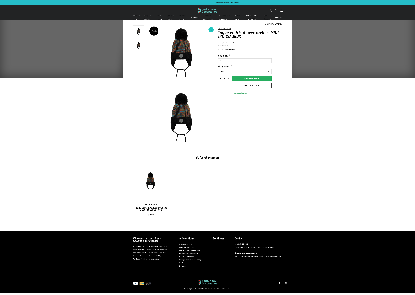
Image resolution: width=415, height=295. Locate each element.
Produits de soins (182, 17)
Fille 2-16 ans (159, 17)
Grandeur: (224, 66)
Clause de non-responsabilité (189, 250)
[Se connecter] (271, 10)
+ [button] (229, 78)
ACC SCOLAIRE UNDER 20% (252, 17)
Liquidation (195, 17)
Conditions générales (186, 247)
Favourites (211, 29)
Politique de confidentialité (188, 253)
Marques (278, 17)
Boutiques (218, 238)
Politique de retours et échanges (190, 260)
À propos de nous (185, 244)
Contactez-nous (185, 263)
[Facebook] (279, 283)
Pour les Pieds (238, 17)
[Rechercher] (276, 10)
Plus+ (223, 289)
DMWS (217, 289)
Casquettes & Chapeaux (224, 17)
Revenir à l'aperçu (274, 24)
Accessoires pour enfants (208, 17)
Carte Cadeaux (267, 17)
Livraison (182, 266)
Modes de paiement (186, 257)
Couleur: (223, 55)
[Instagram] (286, 283)
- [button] (220, 78)
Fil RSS (228, 289)
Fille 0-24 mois (136, 17)
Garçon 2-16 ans (170, 17)
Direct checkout (251, 85)
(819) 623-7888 (242, 244)
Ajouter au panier (251, 78)
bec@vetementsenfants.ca (247, 253)
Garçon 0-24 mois (148, 17)
